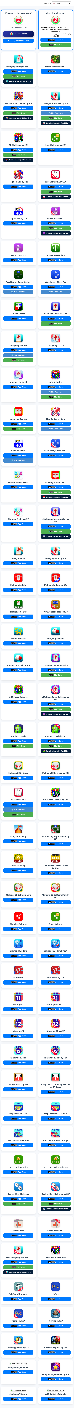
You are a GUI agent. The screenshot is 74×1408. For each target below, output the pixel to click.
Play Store (58, 45)
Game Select (21, 34)
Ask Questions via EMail (18, 41)
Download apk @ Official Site (20, 81)
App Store (59, 40)
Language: (47, 3)
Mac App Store (57, 113)
